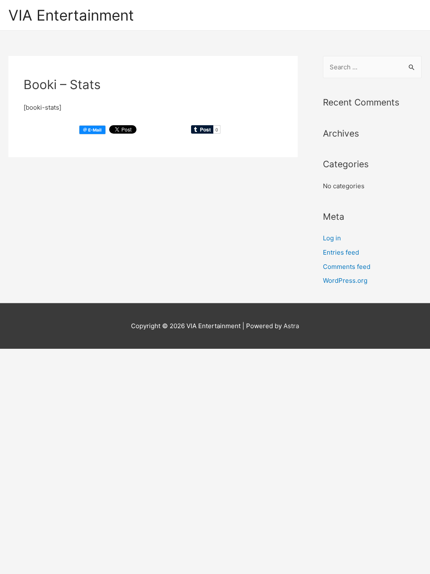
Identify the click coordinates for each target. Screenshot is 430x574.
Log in (332, 238)
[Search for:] (372, 67)
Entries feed (341, 252)
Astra (291, 326)
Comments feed (346, 267)
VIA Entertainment (71, 15)
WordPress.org (345, 280)
